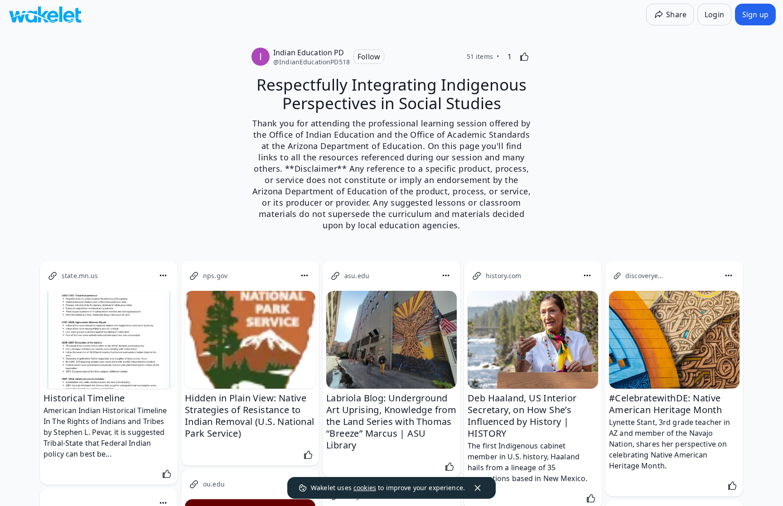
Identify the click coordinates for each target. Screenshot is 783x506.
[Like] (524, 56)
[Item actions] (163, 275)
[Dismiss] (477, 488)
